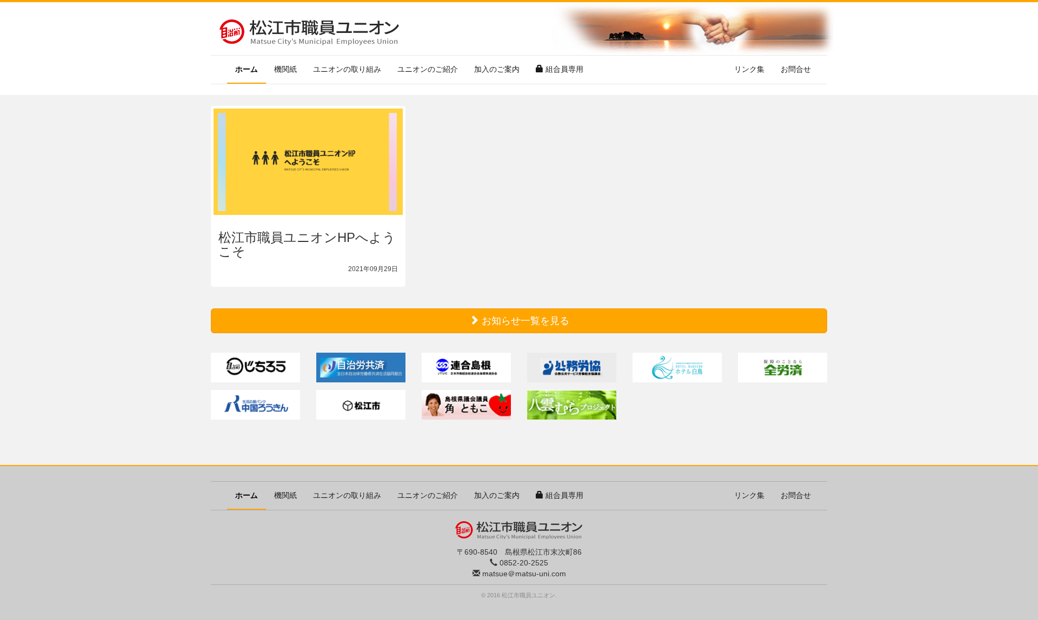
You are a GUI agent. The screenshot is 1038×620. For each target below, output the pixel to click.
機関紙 (285, 69)
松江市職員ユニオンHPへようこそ (307, 244)
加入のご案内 (497, 69)
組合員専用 (563, 69)
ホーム (250, 68)
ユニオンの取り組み (347, 69)
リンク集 (749, 69)
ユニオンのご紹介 (427, 69)
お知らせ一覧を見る (524, 320)
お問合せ (796, 69)
